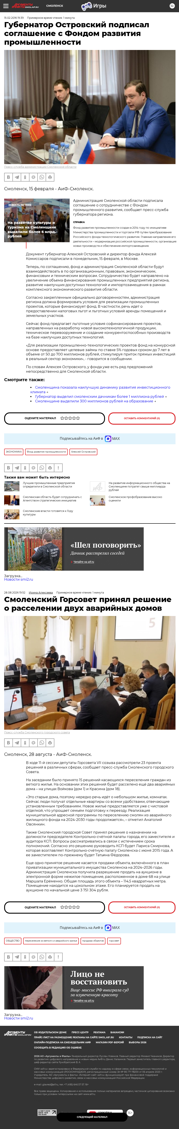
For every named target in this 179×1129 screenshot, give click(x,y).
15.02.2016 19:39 (14, 17)
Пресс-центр (80, 1032)
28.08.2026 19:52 (14, 592)
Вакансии (117, 1032)
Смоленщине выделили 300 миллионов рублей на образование (94, 401)
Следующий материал (92, 1117)
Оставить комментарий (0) (142, 418)
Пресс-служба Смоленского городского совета (37, 732)
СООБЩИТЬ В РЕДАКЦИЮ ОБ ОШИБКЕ (58, 1047)
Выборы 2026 (137, 1042)
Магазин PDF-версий (110, 1042)
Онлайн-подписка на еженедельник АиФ (62, 1042)
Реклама (99, 1032)
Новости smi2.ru (18, 579)
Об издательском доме (50, 1032)
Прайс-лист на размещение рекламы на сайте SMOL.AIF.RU (74, 1037)
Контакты (125, 1037)
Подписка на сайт (149, 1037)
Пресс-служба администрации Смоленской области (40, 166)
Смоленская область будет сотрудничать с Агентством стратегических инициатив (52, 498)
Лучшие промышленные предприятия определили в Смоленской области (49, 484)
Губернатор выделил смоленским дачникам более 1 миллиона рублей (99, 397)
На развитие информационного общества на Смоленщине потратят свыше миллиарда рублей (139, 486)
